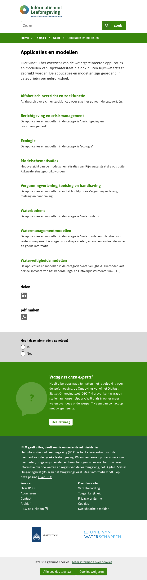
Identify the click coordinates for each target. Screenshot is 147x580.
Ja (28, 347)
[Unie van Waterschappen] (102, 534)
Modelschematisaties (39, 160)
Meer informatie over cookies (92, 562)
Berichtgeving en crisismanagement (52, 115)
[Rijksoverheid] (44, 534)
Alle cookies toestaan (58, 571)
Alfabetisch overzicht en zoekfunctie (53, 95)
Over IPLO (45, 477)
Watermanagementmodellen (46, 230)
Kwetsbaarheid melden (93, 508)
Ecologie (28, 140)
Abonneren (28, 493)
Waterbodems (33, 210)
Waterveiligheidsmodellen (44, 260)
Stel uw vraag (61, 422)
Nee (30, 353)
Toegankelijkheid (89, 493)
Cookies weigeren (91, 571)
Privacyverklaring (90, 498)
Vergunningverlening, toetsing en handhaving (61, 185)
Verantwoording (89, 488)
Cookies (83, 503)
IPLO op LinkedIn (34, 509)
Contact (26, 498)
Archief (25, 503)
